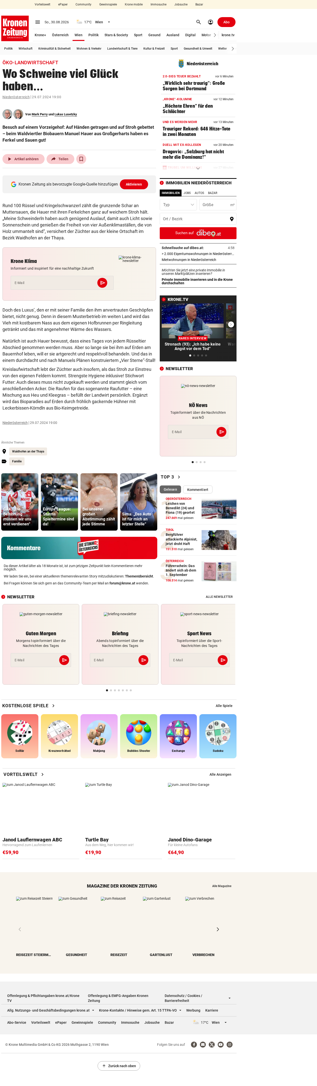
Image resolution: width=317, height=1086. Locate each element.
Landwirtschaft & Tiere (122, 48)
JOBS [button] (187, 193)
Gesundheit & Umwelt (198, 48)
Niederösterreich (16, 97)
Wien (78, 35)
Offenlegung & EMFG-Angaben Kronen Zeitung (118, 998)
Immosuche (158, 4)
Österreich (60, 35)
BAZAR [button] (212, 193)
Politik (93, 35)
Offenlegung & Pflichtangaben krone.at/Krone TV (43, 998)
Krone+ (40, 35)
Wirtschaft (25, 48)
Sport (138, 35)
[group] (19, 502)
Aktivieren (134, 184)
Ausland (172, 35)
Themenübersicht (139, 576)
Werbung (193, 1010)
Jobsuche (180, 4)
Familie (17, 461)
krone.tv (228, 35)
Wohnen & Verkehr (89, 48)
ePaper (63, 4)
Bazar (199, 4)
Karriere (211, 1010)
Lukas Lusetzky (65, 114)
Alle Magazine (221, 886)
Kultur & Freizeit (154, 48)
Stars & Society (116, 35)
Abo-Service (16, 1022)
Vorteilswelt (42, 4)
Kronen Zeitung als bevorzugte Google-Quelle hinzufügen (80, 184)
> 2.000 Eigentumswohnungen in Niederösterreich (198, 254)
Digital (190, 35)
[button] (215, 35)
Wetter (222, 48)
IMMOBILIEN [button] (171, 193)
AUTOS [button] (199, 193)
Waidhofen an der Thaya (28, 451)
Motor (206, 35)
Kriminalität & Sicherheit (54, 48)
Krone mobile (134, 4)
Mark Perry (40, 114)
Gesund (154, 35)
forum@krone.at (122, 583)
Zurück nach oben (119, 1066)
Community (83, 4)
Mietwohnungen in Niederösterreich (198, 259)
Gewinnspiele (108, 4)
